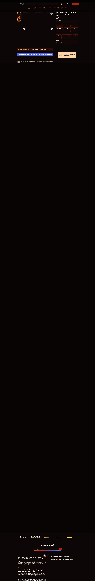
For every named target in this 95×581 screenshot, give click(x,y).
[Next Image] (51, 28)
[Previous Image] (24, 28)
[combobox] (41, 4)
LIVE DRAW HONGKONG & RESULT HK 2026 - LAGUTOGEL (35, 54)
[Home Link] (21, 4)
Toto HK (19, 573)
